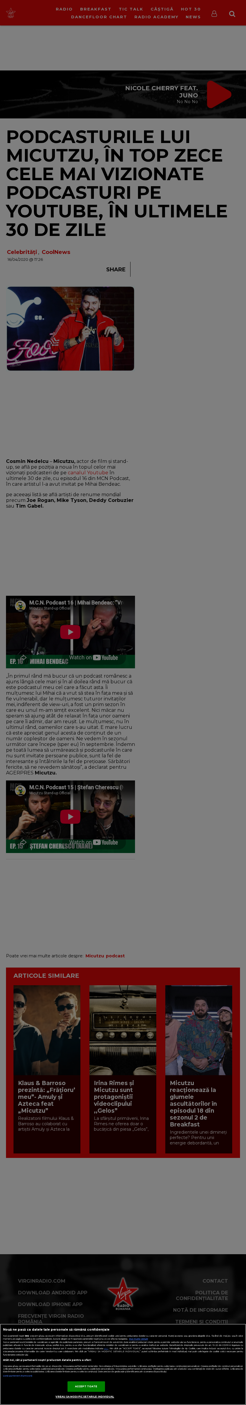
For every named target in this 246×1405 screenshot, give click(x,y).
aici (106, 1348)
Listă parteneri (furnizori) (17, 1375)
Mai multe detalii (138, 1339)
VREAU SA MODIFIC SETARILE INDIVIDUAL (85, 1396)
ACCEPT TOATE (86, 1386)
